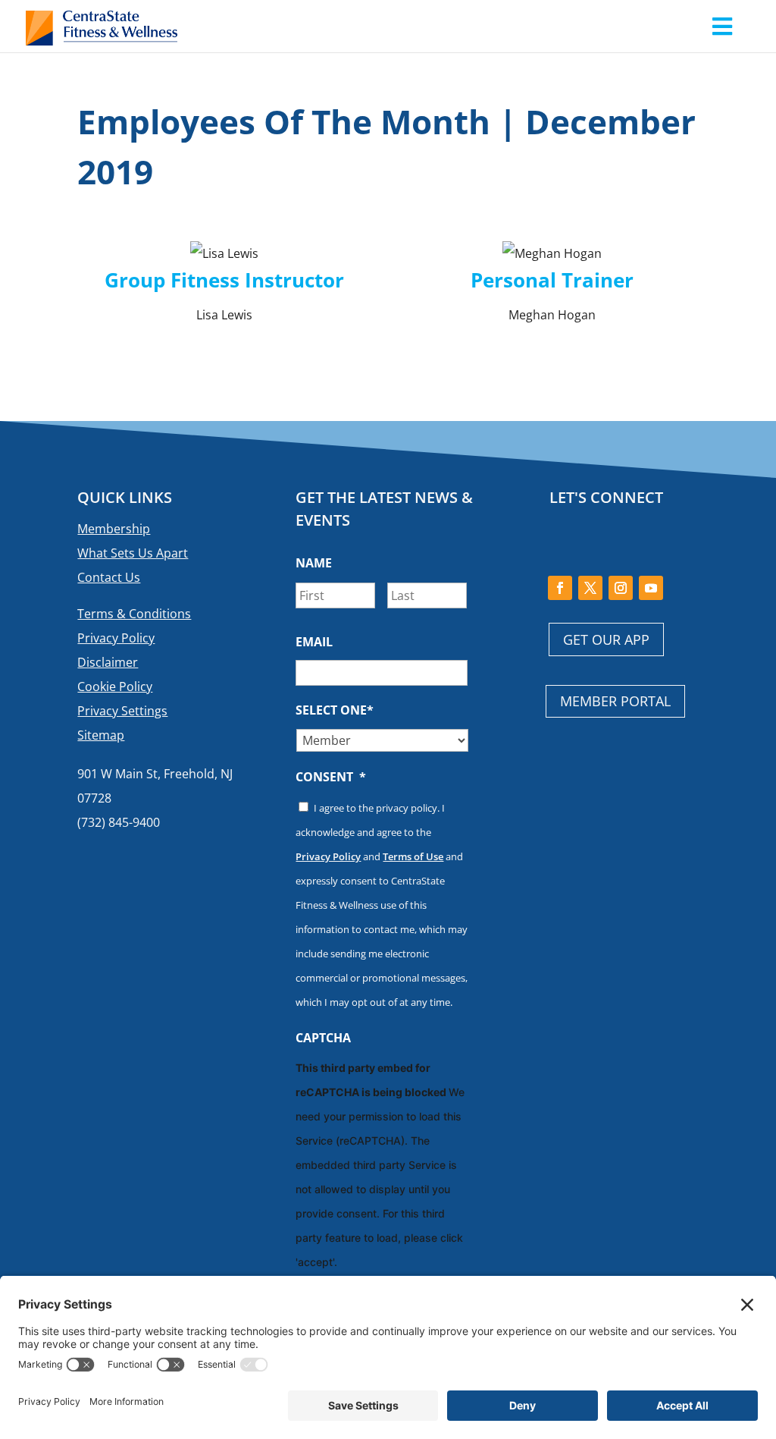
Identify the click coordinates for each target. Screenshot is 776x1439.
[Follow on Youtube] (651, 588)
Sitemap (100, 735)
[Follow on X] (590, 588)
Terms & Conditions (134, 613)
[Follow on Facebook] (560, 588)
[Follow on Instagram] (621, 588)
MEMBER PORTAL (615, 701)
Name (314, 563)
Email (314, 642)
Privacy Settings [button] (122, 710)
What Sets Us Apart (132, 553)
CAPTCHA (323, 1038)
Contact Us (108, 577)
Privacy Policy (116, 638)
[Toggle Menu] (722, 26)
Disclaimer (107, 662)
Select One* (335, 710)
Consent (331, 777)
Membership (113, 528)
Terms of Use (413, 856)
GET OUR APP (606, 639)
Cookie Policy (114, 686)
